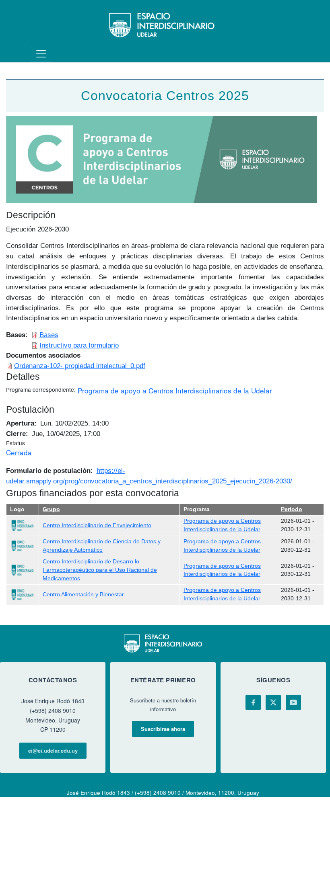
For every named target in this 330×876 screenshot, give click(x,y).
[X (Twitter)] (273, 702)
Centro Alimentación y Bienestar (83, 595)
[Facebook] (253, 702)
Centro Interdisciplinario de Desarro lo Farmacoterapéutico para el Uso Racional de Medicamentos (100, 570)
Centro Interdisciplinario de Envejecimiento (97, 525)
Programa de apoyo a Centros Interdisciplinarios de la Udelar (175, 390)
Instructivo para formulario (79, 345)
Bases (48, 335)
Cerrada (19, 452)
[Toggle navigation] (41, 54)
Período (291, 509)
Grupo (51, 509)
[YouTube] (293, 702)
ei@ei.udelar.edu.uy (53, 750)
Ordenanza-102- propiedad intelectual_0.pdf (79, 366)
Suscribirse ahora (163, 729)
